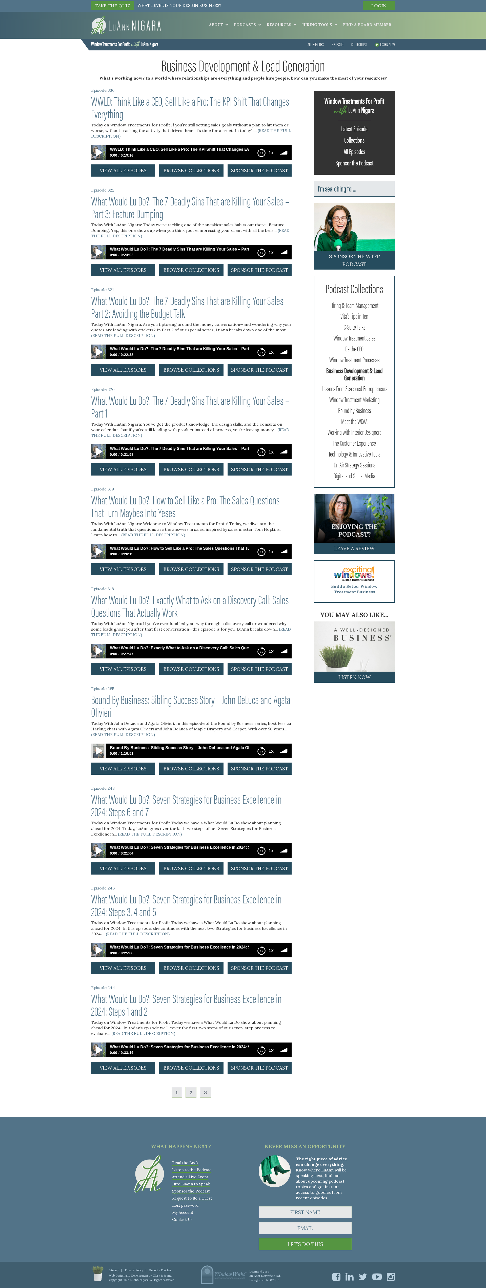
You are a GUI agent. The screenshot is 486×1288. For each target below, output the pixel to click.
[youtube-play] (377, 1277)
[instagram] (391, 1277)
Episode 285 (102, 688)
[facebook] (336, 1277)
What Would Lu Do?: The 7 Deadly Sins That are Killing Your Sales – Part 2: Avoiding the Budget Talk (190, 306)
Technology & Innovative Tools (354, 453)
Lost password (185, 1205)
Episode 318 (102, 588)
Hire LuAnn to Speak (191, 1184)
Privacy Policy (134, 1270)
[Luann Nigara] (126, 24)
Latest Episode (354, 128)
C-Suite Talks (354, 326)
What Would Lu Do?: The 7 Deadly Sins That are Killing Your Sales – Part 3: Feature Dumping (190, 207)
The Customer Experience (354, 443)
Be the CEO (354, 348)
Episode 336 (102, 90)
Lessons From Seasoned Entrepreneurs (354, 388)
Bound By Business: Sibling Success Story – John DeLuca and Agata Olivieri (190, 705)
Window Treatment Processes (354, 359)
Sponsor (337, 44)
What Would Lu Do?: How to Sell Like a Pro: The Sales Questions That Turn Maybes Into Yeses (185, 506)
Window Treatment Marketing (354, 399)
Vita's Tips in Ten (354, 316)
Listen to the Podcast (191, 1169)
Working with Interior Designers (354, 432)
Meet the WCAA (354, 421)
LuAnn (124, 43)
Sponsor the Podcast (354, 162)
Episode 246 (103, 888)
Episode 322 (102, 190)
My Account (182, 1212)
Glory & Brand (162, 1275)
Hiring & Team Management (354, 305)
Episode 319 (102, 488)
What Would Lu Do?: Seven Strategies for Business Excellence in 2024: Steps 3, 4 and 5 (186, 905)
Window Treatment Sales (354, 337)
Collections (359, 44)
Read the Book (185, 1162)
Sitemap (114, 1270)
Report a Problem (160, 1270)
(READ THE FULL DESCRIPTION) (123, 335)
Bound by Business (354, 410)
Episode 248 (103, 788)
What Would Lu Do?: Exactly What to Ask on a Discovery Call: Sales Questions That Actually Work (190, 605)
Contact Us (182, 1219)
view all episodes (123, 170)
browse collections (191, 170)
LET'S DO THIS (305, 1244)
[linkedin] (350, 1277)
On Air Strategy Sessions (354, 464)
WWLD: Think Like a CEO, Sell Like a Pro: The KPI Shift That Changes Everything (190, 107)
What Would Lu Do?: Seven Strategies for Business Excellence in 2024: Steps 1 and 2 (186, 1004)
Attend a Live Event (190, 1177)
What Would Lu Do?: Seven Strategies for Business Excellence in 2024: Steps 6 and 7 (186, 805)
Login (379, 6)
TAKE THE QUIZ (112, 6)
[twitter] (363, 1277)
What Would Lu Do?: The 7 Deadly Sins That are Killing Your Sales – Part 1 (190, 406)
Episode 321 (102, 289)
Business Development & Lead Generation (354, 373)
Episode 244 (103, 987)
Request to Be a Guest (192, 1198)
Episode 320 (103, 389)
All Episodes (316, 44)
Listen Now (387, 44)
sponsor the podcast (259, 170)
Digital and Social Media (354, 475)
